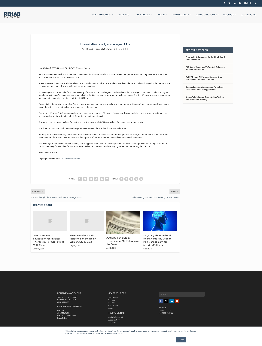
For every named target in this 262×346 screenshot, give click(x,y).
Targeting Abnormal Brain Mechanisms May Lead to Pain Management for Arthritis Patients (157, 240)
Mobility (161, 15)
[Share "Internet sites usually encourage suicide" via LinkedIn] (90, 179)
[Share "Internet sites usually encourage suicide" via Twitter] (85, 179)
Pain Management (180, 15)
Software (108, 49)
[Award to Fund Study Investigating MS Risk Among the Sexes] (123, 222)
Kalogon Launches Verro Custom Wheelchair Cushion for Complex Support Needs (205, 88)
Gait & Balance (143, 15)
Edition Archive (248, 15)
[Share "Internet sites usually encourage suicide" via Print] (107, 179)
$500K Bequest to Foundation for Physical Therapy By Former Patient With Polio (48, 240)
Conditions (123, 15)
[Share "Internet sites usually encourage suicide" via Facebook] (80, 179)
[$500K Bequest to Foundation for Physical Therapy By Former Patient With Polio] (50, 221)
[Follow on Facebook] (161, 301)
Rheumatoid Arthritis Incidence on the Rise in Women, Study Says (83, 238)
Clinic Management (101, 15)
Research (99, 49)
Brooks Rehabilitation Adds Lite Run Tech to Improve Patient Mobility (205, 98)
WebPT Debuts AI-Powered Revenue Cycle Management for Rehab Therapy (204, 78)
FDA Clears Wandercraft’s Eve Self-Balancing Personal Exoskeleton (205, 68)
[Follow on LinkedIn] (171, 301)
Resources (228, 15)
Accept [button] (181, 339)
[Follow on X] (166, 301)
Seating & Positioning (206, 15)
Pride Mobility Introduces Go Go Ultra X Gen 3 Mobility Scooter (205, 58)
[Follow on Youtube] (177, 301)
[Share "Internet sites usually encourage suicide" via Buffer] (96, 179)
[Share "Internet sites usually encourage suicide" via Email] (101, 179)
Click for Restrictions (70, 159)
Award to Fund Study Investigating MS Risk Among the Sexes (122, 241)
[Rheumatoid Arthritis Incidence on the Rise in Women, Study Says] (87, 221)
